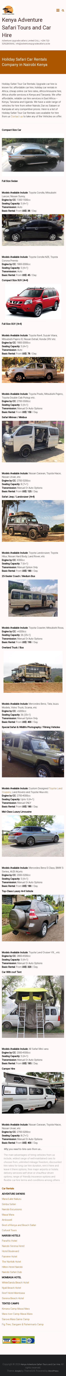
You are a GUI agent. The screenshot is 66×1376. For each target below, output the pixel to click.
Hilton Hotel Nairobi (12, 1267)
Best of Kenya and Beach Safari (19, 1225)
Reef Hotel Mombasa (13, 1293)
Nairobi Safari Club (12, 1272)
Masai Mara (8, 1214)
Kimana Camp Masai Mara (16, 1308)
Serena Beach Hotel (13, 1298)
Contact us (17, 116)
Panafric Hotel (9, 1240)
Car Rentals (8, 1188)
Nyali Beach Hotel (11, 1287)
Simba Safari (9, 1204)
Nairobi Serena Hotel (13, 1246)
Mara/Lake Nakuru (11, 1199)
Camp (40, 1324)
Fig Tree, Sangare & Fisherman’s (19, 1324)
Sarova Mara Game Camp (15, 1319)
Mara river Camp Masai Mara (17, 1313)
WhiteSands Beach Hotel (15, 1282)
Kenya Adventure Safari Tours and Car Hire (26, 27)
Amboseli (7, 1219)
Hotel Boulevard (10, 1251)
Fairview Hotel (9, 1256)
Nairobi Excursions (12, 1209)
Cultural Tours (9, 1230)
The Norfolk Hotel (11, 1261)
